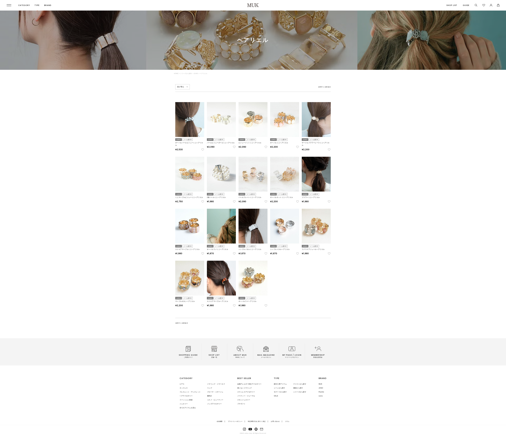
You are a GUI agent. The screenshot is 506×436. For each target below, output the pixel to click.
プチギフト (241, 404)
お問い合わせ (275, 421)
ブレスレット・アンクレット (190, 392)
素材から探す (298, 388)
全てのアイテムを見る (188, 408)
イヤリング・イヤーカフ (216, 384)
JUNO (196, 73)
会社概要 (220, 421)
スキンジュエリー (243, 400)
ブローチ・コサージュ (215, 392)
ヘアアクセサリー (186, 396)
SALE (276, 396)
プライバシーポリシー (235, 421)
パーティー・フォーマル (246, 396)
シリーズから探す (186, 73)
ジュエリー (184, 404)
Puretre (321, 392)
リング (209, 388)
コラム (287, 421)
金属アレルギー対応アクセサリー (249, 384)
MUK (320, 384)
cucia (321, 396)
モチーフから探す (280, 392)
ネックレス (184, 388)
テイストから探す (299, 384)
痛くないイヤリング (244, 388)
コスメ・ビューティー (215, 400)
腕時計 (209, 396)
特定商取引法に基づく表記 (257, 421)
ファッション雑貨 (186, 400)
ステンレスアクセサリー (246, 392)
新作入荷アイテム (280, 384)
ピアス (182, 384)
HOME (176, 73)
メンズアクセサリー (214, 404)
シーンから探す (279, 388)
